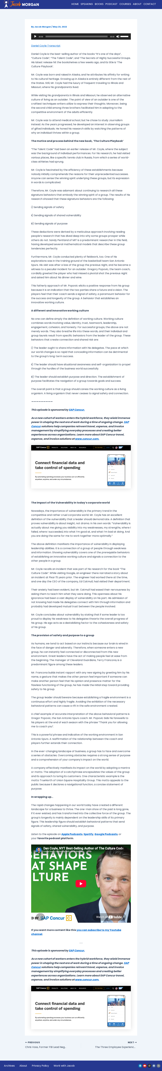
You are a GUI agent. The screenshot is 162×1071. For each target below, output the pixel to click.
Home (75, 4)
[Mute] (117, 36)
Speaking (87, 4)
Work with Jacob (64, 1066)
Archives (9, 1066)
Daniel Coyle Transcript (45, 46)
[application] (81, 36)
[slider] (124, 36)
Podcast (111, 4)
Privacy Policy (40, 1066)
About (137, 4)
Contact (149, 4)
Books (99, 4)
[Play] (35, 36)
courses (125, 4)
